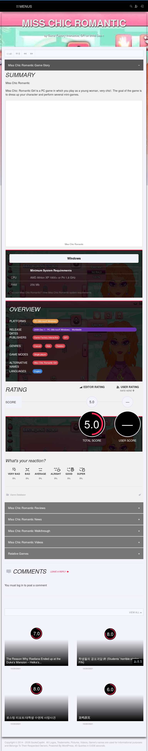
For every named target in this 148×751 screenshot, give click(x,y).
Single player (40, 354)
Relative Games (18, 553)
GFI (82, 35)
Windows (74, 258)
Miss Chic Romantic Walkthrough (29, 531)
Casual (37, 345)
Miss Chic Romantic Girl (45, 362)
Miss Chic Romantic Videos (25, 542)
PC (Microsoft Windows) (45, 321)
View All (134, 612)
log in (20, 585)
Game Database (18, 494)
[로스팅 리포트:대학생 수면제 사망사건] (41, 699)
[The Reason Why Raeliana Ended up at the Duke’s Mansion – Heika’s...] (41, 644)
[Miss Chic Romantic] (74, 172)
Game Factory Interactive (63, 35)
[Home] (8, 5)
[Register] (136, 6)
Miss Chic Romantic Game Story (29, 65)
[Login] (142, 6)
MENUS (25, 6)
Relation (60, 345)
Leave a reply (58, 571)
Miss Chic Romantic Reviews (26, 508)
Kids (48, 345)
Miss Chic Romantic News (25, 519)
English (37, 371)
